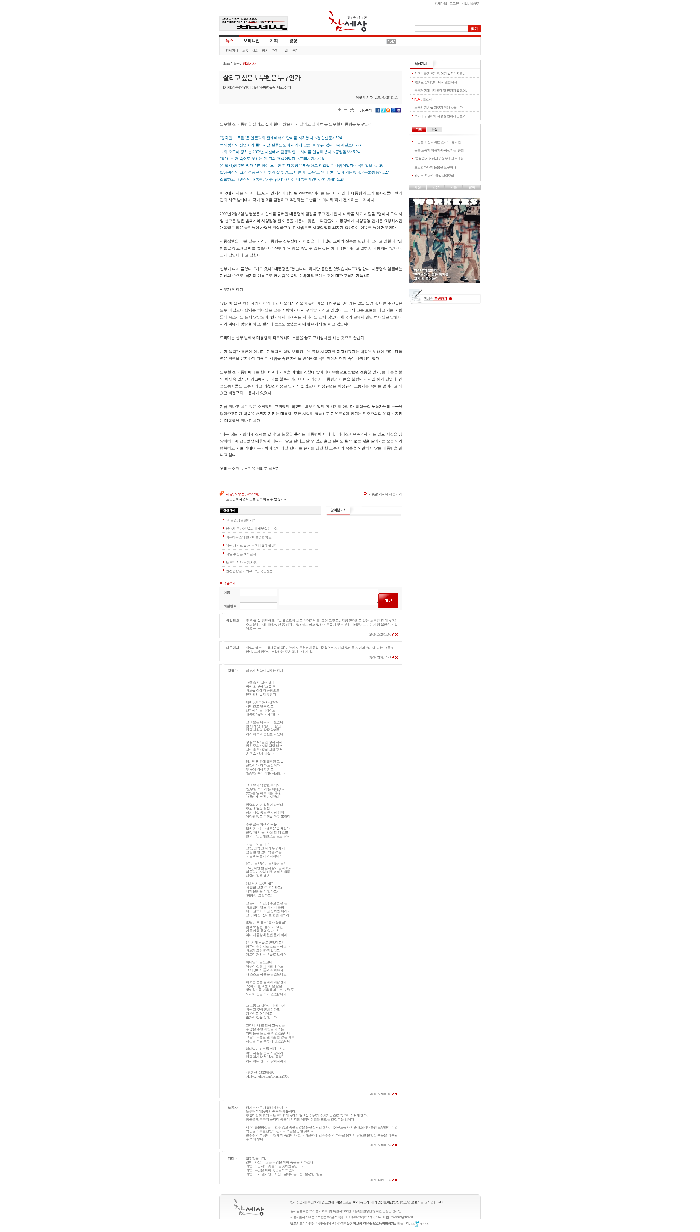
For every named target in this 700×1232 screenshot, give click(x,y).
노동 (245, 50)
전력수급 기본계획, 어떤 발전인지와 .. (439, 73)
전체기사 (232, 50)
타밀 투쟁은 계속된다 (241, 554)
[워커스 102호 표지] (444, 282)
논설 (434, 129)
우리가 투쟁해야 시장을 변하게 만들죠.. (440, 116)
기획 (274, 40)
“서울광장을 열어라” (240, 520)
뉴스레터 (366, 1202)
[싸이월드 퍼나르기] (388, 112)
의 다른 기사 (385, 494)
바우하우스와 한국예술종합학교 (249, 537)
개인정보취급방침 (386, 1202)
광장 (289, 40)
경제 (275, 50)
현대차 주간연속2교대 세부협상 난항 (252, 529)
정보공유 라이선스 (419, 1224)
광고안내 (328, 1202)
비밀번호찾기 (471, 3)
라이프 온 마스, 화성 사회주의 (434, 176)
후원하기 (313, 1202)
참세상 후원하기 (445, 298)
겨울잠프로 (343, 1202)
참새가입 (440, 3)
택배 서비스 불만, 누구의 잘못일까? (251, 546)
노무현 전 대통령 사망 (241, 562)
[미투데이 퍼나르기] (398, 112)
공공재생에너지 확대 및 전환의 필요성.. (440, 90)
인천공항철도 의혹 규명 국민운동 (249, 571)
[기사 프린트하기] (352, 110)
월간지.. (423, 99)
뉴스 (229, 40)
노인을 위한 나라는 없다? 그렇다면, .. (438, 142)
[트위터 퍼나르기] (383, 112)
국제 (295, 50)
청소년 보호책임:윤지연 (417, 1202)
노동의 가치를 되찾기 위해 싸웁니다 (438, 107)
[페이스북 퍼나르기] (377, 112)
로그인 (454, 3)
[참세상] (249, 1207)
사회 (255, 50)
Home (226, 63)
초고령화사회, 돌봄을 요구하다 (435, 167)
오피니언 (251, 40)
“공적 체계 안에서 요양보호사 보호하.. (439, 159)
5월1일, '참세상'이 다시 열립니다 (435, 82)
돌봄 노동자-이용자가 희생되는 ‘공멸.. (439, 150)
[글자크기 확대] (340, 110)
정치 (265, 50)
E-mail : (388, 1217)
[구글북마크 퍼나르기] (393, 112)
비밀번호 (230, 606)
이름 (227, 593)
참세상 (348, 21)
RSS (355, 1202)
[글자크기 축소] (345, 110)
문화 (285, 50)
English (439, 1202)
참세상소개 (298, 1202)
